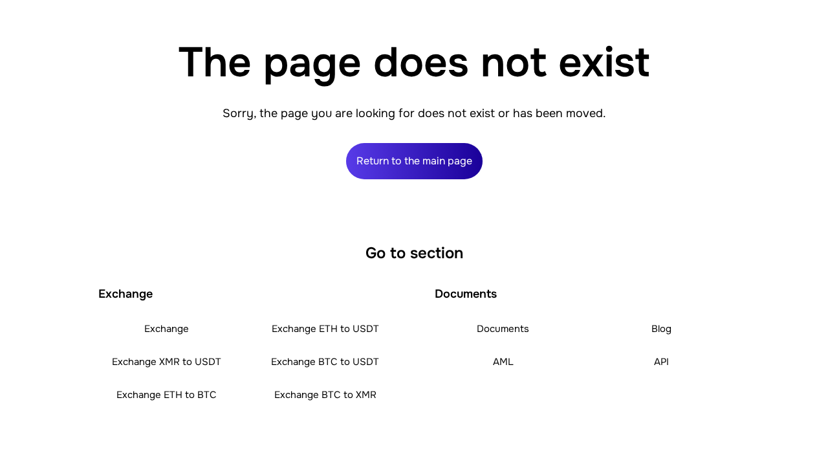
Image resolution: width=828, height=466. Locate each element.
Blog (661, 328)
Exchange (166, 328)
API (661, 361)
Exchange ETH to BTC (166, 394)
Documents (503, 328)
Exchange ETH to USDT (325, 328)
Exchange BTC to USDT (325, 361)
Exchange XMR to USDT (166, 361)
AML (503, 361)
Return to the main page (414, 161)
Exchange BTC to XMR (325, 394)
